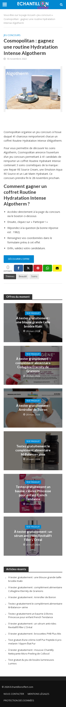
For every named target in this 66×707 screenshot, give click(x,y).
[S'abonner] (57, 268)
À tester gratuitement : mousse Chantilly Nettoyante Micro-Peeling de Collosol (31, 651)
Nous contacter (14, 693)
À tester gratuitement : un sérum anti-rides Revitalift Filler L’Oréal (33, 536)
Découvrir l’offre (19, 259)
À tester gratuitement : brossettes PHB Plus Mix (34, 633)
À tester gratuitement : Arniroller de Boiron (33, 408)
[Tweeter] (28, 268)
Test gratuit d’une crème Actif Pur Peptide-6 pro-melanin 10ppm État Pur (35, 641)
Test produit (33, 313)
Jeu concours (44, 15)
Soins (34, 276)
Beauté (23, 276)
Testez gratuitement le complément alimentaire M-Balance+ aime (33, 450)
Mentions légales (38, 693)
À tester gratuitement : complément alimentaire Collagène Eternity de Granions (33, 365)
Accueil (31, 15)
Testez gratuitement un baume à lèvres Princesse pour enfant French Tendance (33, 493)
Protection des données (19, 700)
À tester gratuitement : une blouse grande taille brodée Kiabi (33, 322)
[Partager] (18, 268)
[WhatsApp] (47, 268)
